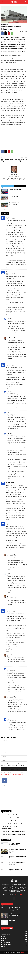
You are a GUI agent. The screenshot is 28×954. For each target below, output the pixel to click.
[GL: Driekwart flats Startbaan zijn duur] (4, 858)
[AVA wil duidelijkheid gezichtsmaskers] (4, 845)
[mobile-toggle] (2, 2)
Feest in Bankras (15, 820)
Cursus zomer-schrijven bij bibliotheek (21, 160)
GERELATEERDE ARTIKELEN (7, 186)
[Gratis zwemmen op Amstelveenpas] (4, 204)
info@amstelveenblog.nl (20, 894)
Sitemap (22, 952)
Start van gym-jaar (13, 196)
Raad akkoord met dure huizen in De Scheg (17, 850)
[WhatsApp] (12, 33)
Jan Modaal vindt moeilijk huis (13, 814)
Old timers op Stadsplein (15, 869)
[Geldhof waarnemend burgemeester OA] (4, 915)
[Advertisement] (14, 135)
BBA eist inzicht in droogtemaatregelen (16, 823)
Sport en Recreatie (8, 5)
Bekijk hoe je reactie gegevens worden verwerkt (12, 774)
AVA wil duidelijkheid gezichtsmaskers (14, 843)
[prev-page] (2, 209)
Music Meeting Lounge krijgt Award (7, 160)
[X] (5, 33)
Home (2, 5)
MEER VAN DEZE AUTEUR (20, 186)
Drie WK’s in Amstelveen (15, 189)
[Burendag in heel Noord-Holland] (4, 864)
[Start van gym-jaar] (4, 198)
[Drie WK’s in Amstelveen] (4, 191)
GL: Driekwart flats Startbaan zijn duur (17, 856)
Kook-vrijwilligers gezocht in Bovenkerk (16, 834)
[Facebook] (2, 33)
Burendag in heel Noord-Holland (17, 862)
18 (26, 31)
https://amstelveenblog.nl (14, 176)
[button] (26, 2)
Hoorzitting (12, 920)
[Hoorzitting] (4, 922)
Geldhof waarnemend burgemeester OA (14, 914)
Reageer (7, 267)
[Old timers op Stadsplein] (4, 871)
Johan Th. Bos (6, 31)
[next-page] (4, 209)
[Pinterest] (9, 33)
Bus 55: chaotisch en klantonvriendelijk (14, 908)
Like (4, 778)
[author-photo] (14, 172)
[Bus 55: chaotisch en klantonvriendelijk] (4, 909)
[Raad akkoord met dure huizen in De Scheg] (4, 851)
